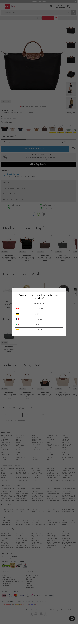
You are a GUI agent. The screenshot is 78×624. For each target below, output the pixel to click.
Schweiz (39, 308)
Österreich (39, 303)
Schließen (64, 290)
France (39, 319)
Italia (39, 324)
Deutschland (39, 314)
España (39, 329)
